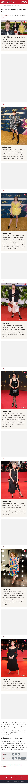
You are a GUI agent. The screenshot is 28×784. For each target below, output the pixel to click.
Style (5, 5)
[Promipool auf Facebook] (6, 777)
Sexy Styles (10, 765)
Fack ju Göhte (17, 765)
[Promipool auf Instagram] (16, 777)
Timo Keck (6, 15)
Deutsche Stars (5, 766)
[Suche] (22, 2)
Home (2, 5)
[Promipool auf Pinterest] (21, 777)
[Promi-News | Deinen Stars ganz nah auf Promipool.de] (11, 2)
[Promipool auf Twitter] (11, 777)
